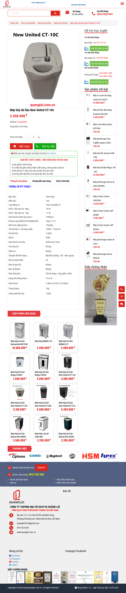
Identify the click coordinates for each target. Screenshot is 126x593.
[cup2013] (114, 577)
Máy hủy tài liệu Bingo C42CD (18, 373)
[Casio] (35, 455)
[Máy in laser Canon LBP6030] (88, 196)
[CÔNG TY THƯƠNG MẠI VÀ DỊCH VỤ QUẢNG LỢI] (35, 496)
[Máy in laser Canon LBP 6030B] (88, 210)
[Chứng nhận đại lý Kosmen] (56, 577)
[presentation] (10, 457)
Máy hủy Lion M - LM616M (42, 435)
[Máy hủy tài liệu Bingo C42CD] (20, 362)
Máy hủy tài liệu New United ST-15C (19, 404)
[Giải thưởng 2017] (47, 577)
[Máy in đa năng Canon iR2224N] (88, 124)
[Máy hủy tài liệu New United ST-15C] (20, 392)
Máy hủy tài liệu (44, 23)
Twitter (14, 565)
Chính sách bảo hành (19, 479)
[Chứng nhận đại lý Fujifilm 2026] (12, 577)
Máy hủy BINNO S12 (43, 341)
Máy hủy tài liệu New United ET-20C (43, 404)
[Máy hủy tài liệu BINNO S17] (68, 331)
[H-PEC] (109, 456)
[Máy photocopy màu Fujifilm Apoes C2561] (88, 140)
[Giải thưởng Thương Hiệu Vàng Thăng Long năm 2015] (38, 577)
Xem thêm (50, 153)
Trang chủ (14, 23)
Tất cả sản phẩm (28, 23)
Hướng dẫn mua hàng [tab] (41, 181)
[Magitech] (53, 456)
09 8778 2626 (102, 58)
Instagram (16, 559)
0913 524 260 (36, 474)
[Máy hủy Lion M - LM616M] (44, 423)
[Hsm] (90, 456)
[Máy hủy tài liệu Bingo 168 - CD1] (88, 167)
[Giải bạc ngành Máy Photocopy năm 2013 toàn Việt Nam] (72, 577)
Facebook (16, 555)
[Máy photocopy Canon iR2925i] (88, 255)
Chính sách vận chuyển (66, 482)
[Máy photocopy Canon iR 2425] (88, 239)
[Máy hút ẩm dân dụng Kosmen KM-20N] (88, 109)
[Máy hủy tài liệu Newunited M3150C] (20, 331)
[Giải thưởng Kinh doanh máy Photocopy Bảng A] (29, 577)
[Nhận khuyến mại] (122, 297)
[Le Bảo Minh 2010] (107, 577)
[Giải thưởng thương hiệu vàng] (98, 577)
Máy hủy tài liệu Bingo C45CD (42, 373)
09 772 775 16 (100, 42)
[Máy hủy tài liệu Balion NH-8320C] (68, 423)
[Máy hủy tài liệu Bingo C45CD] (44, 362)
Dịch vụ (13, 482)
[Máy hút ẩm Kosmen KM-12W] (88, 153)
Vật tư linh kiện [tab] (62, 181)
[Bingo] (72, 456)
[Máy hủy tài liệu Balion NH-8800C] (20, 423)
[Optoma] (17, 456)
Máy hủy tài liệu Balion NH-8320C (66, 435)
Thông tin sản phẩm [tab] (18, 181)
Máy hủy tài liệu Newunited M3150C (19, 342)
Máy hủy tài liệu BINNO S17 (66, 342)
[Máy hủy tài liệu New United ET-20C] (44, 392)
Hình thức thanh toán (66, 479)
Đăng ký (41, 467)
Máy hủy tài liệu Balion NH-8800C (18, 435)
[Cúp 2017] (101, 297)
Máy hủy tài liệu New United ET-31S (67, 404)
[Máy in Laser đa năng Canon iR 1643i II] (88, 95)
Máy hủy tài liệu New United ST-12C (67, 373)
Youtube (15, 562)
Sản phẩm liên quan (23, 313)
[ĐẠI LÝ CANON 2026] (20, 577)
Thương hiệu (19, 448)
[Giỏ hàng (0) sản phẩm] (67, 12)
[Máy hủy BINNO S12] (44, 331)
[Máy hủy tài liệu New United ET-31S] (68, 392)
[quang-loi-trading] (85, 577)
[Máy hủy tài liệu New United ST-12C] (68, 362)
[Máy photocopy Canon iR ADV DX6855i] (88, 181)
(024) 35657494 (105, 14)
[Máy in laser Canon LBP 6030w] (88, 225)
